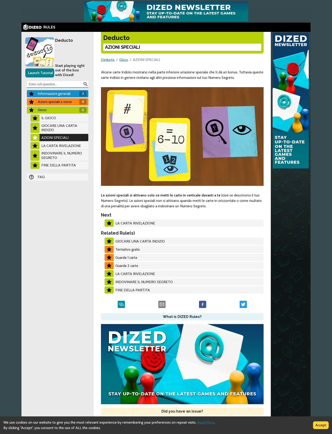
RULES (49, 27)
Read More (205, 422)
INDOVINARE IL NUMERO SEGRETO (61, 155)
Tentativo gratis (127, 249)
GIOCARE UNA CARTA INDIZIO (59, 128)
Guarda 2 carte (126, 266)
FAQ (41, 177)
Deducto (64, 40)
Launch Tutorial (40, 73)
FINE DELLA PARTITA (58, 165)
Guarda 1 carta (126, 257)
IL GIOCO (48, 118)
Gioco (123, 60)
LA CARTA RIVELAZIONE (61, 146)
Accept (320, 425)
